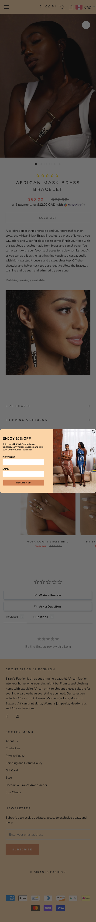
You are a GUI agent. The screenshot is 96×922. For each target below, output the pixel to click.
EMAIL (6, 469)
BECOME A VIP (23, 482)
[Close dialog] (93, 431)
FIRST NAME (9, 457)
